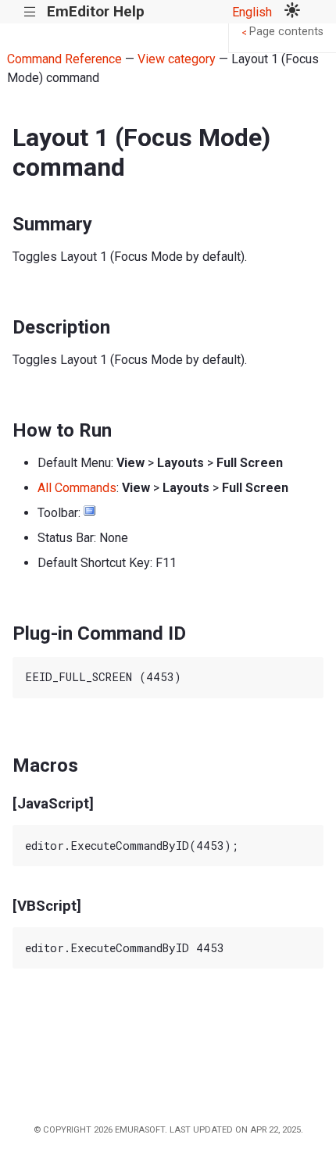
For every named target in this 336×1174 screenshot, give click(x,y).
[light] (292, 11)
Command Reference (64, 59)
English (252, 12)
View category (177, 59)
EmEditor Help (96, 11)
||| (30, 12)
